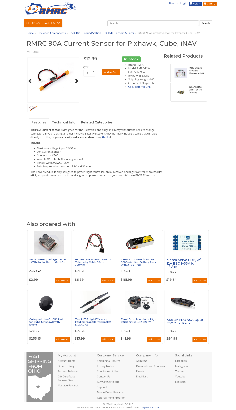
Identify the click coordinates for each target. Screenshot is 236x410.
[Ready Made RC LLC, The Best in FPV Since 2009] (50, 8)
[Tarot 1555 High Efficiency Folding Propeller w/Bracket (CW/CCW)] (95, 302)
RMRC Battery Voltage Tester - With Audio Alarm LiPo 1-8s (47, 261)
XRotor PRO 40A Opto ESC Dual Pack (185, 321)
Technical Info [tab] (63, 122)
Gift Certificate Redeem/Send (66, 378)
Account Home (66, 361)
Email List (142, 376)
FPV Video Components (52, 33)
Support (102, 387)
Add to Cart (111, 72)
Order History (66, 366)
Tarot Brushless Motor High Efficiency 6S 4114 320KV (138, 320)
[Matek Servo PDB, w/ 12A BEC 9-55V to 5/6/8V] (187, 242)
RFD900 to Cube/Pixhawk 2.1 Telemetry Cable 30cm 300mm (93, 262)
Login (183, 3)
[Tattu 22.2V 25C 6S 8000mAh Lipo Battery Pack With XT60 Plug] (141, 242)
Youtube (180, 376)
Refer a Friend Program (111, 397)
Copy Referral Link (139, 87)
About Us (141, 361)
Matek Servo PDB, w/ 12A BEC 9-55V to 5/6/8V (184, 263)
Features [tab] (38, 122)
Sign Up (173, 3)
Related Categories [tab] (97, 122)
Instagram (181, 366)
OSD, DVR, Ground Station (85, 33)
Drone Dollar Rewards (110, 392)
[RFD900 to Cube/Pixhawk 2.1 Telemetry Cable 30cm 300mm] (95, 242)
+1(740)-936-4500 (150, 407)
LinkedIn (180, 382)
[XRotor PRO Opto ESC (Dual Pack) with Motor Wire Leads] (187, 302)
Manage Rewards (68, 385)
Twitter (179, 371)
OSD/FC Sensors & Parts (119, 33)
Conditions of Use (107, 371)
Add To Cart (62, 280)
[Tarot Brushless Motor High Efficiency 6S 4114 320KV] (141, 302)
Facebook (181, 361)
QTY (85, 67)
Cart (210, 3)
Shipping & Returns (108, 361)
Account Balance (68, 371)
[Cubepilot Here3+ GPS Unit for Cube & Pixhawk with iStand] (49, 302)
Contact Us (103, 376)
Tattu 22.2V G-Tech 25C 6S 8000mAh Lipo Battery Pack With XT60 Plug (138, 262)
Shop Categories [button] (41, 23)
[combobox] (153, 23)
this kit (106, 137)
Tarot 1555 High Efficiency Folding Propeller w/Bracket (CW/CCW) (93, 322)
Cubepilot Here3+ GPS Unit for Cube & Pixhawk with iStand (46, 322)
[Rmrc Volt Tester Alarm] (49, 242)
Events (140, 371)
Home (30, 33)
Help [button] (196, 3)
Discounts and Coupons (150, 366)
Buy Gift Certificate (108, 382)
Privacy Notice (105, 366)
